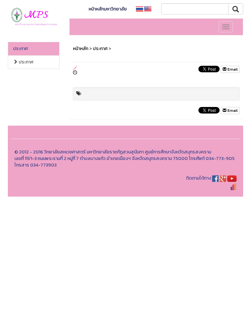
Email (232, 69)
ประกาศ (20, 48)
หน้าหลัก (80, 48)
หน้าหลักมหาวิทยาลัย (108, 9)
